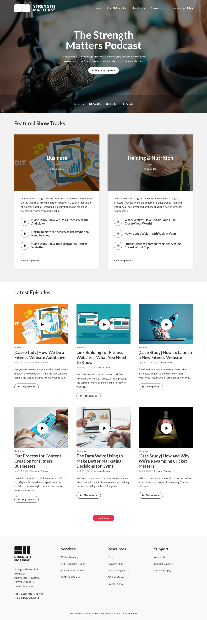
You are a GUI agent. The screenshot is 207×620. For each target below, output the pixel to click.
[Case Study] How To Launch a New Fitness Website (59, 245)
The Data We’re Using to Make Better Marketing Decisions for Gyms (99, 460)
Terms (118, 613)
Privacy (126, 613)
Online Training (69, 557)
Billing (111, 613)
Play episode (28, 386)
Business (57, 158)
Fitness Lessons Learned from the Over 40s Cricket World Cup (153, 245)
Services (137, 8)
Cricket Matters (117, 577)
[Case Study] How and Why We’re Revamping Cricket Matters (164, 460)
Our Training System (119, 570)
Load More (103, 518)
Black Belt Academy (72, 570)
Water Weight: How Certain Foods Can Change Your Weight (150, 221)
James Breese (41, 362)
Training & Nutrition (150, 158)
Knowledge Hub (181, 8)
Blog (110, 557)
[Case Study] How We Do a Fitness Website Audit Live (60, 221)
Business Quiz (115, 563)
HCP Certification (71, 577)
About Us (159, 557)
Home (97, 8)
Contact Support (163, 563)
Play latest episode (105, 70)
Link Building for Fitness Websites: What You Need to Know (60, 233)
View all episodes (30, 260)
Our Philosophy (116, 8)
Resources (157, 8)
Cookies (133, 613)
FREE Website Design (73, 563)
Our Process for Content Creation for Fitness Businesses (37, 460)
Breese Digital (115, 583)
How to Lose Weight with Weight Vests (151, 233)
